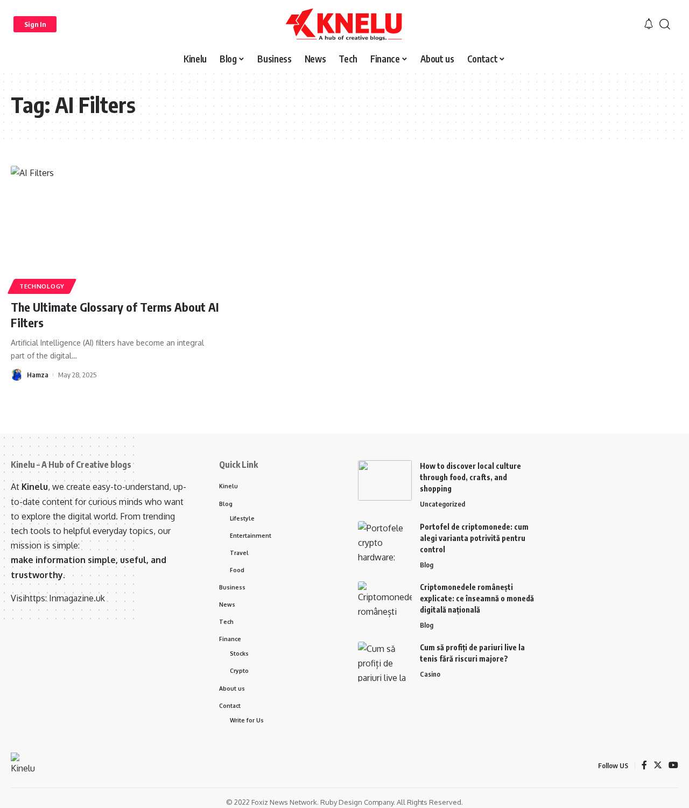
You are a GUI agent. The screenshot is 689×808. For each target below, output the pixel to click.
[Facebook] (644, 766)
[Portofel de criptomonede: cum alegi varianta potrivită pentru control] (385, 541)
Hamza (37, 374)
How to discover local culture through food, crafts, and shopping (470, 477)
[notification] (648, 24)
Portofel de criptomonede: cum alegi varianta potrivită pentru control (474, 538)
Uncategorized (442, 504)
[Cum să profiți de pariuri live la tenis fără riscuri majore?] (385, 662)
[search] (664, 24)
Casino (430, 674)
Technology (42, 286)
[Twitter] (657, 766)
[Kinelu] (344, 24)
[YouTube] (673, 766)
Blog (426, 564)
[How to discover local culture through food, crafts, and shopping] (385, 480)
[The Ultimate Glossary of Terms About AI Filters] (115, 228)
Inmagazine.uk (77, 598)
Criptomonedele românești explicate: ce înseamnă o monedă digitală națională (477, 598)
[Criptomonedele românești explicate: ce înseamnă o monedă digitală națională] (385, 601)
